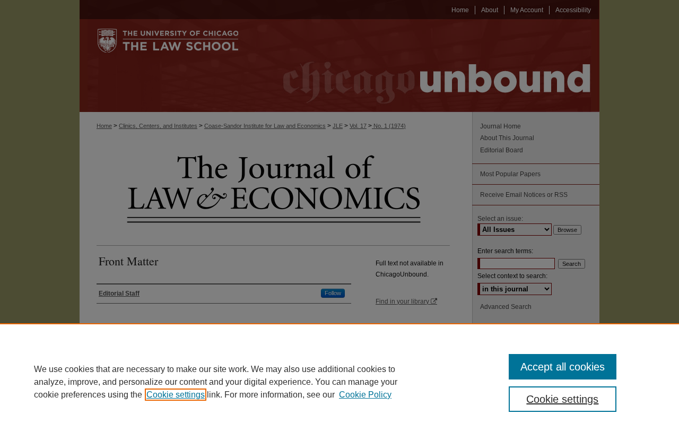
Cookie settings (175, 394)
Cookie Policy (365, 394)
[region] (339, 381)
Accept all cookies (562, 367)
